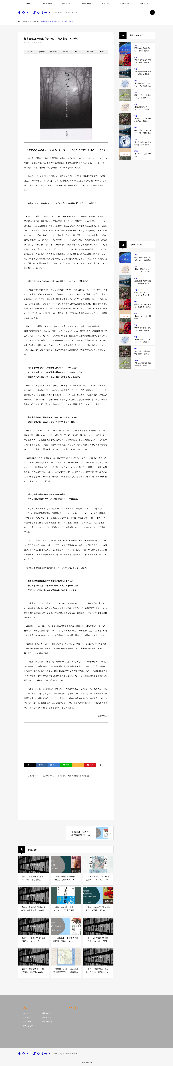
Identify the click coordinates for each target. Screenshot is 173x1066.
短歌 (87, 776)
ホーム (28, 3)
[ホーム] (19, 21)
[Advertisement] (66, 740)
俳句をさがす (47, 3)
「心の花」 (63, 776)
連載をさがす (86, 3)
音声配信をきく (125, 3)
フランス (70, 776)
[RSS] (153, 1053)
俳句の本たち (38, 42)
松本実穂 (83, 776)
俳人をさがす (145, 3)
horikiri (37, 776)
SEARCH (152, 12)
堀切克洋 (76, 776)
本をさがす (106, 3)
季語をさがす (67, 3)
